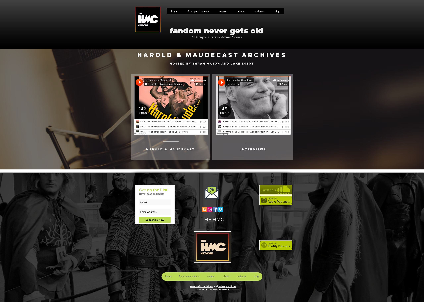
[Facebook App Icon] (215, 209)
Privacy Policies (227, 286)
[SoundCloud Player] (171, 105)
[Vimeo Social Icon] (220, 209)
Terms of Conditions (201, 286)
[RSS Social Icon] (204, 209)
